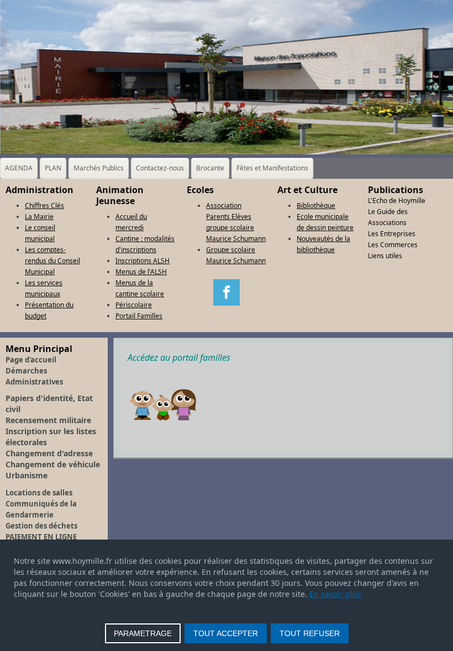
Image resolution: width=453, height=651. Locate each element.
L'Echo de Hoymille (396, 200)
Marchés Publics (98, 168)
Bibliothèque (316, 205)
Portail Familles (138, 316)
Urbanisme (27, 475)
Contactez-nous (160, 168)
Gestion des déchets (41, 526)
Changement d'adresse (49, 453)
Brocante (210, 168)
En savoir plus (335, 594)
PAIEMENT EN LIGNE (41, 537)
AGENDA (19, 168)
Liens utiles (385, 255)
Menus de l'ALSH (141, 271)
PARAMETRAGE (143, 633)
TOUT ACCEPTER (225, 633)
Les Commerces (393, 244)
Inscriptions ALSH (142, 260)
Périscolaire (133, 305)
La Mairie (39, 216)
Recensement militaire (48, 420)
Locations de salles (39, 493)
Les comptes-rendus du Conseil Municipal (52, 260)
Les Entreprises (391, 233)
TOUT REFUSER (310, 633)
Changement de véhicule (53, 464)
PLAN (53, 168)
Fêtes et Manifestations (272, 168)
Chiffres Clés (44, 205)
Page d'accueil (31, 360)
